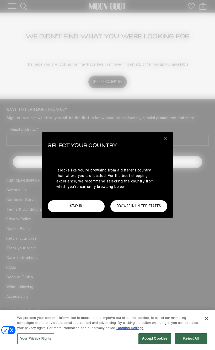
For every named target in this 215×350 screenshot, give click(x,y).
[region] (107, 330)
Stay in (76, 206)
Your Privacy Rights (35, 338)
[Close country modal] (165, 138)
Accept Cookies (155, 338)
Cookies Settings (129, 328)
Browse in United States (139, 206)
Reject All (190, 338)
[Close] (206, 318)
